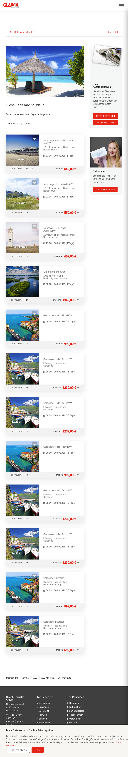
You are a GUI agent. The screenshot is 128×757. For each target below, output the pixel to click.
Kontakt (26, 678)
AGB (35, 678)
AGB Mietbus (47, 678)
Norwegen (44, 707)
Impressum (12, 678)
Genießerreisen (76, 711)
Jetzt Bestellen (105, 116)
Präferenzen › (18, 750)
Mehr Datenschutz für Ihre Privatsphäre (29, 730)
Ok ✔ (38, 750)
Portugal (43, 715)
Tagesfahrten (76, 715)
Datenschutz (64, 678)
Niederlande (45, 703)
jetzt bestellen (105, 189)
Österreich (44, 711)
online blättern (105, 122)
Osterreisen (75, 718)
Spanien (43, 718)
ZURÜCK (114, 32)
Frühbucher (75, 707)
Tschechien (45, 722)
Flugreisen (74, 703)
